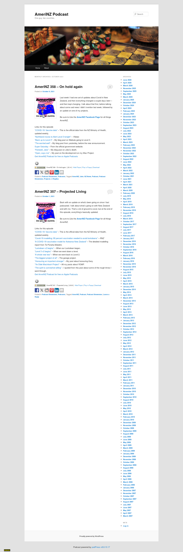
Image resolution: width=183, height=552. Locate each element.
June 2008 (127, 473)
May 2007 (127, 510)
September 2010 (129, 397)
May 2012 (127, 343)
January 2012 (128, 351)
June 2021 (127, 179)
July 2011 (127, 368)
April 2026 (127, 82)
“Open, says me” (42, 152)
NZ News (87, 176)
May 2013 (127, 309)
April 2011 (127, 377)
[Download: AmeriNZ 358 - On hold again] (40, 167)
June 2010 (127, 405)
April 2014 (127, 295)
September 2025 (129, 91)
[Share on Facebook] (37, 172)
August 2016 (128, 252)
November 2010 (129, 391)
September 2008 (129, 465)
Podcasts (61, 176)
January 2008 (128, 487)
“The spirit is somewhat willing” (48, 267)
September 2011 (129, 363)
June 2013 (127, 306)
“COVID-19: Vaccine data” (46, 130)
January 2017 (128, 238)
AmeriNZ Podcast (51, 14)
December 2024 (129, 102)
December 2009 (129, 422)
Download (96, 167)
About (46, 68)
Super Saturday (41, 146)
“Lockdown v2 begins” (44, 248)
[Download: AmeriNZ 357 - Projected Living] (40, 285)
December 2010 (129, 388)
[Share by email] (61, 172)
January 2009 (128, 453)
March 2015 (127, 283)
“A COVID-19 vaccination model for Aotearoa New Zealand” (61, 241)
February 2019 (129, 207)
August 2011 (128, 365)
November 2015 (129, 266)
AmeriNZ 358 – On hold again (59, 86)
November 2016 (129, 244)
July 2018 (127, 215)
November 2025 (129, 88)
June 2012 (127, 340)
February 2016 (129, 258)
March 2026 (127, 85)
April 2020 (127, 187)
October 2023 (128, 122)
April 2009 (127, 445)
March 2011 (127, 380)
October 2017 (128, 221)
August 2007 (128, 501)
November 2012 (129, 326)
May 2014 (127, 292)
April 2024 (127, 108)
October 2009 (128, 428)
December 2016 (129, 241)
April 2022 (127, 167)
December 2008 (129, 456)
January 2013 (128, 320)
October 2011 (128, 360)
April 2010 (127, 411)
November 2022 (129, 150)
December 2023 (129, 116)
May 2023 (127, 136)
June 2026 (127, 80)
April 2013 (127, 312)
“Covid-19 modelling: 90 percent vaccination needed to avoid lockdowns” (66, 238)
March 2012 (127, 349)
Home (37, 68)
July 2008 (127, 470)
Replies (55, 179)
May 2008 (127, 476)
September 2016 (129, 249)
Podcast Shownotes (49, 176)
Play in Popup (87, 167)
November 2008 (129, 459)
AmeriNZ (75, 176)
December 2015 (129, 264)
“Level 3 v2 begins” (43, 251)
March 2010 (127, 414)
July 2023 (127, 130)
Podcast (95, 176)
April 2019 (127, 201)
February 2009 (129, 450)
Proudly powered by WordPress (91, 536)
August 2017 (128, 227)
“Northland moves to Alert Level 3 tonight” (53, 136)
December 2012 (129, 323)
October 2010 (128, 394)
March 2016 (127, 255)
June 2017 (127, 232)
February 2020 (129, 193)
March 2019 (127, 204)
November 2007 (129, 493)
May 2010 (127, 408)
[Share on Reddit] (47, 172)
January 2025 (128, 99)
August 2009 (128, 433)
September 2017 (129, 224)
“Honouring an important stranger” (49, 261)
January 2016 (128, 261)
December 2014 (129, 289)
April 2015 (127, 281)
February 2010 (129, 417)
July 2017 (127, 230)
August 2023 (128, 128)
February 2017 (129, 235)
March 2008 (127, 482)
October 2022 (128, 153)
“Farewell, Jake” (42, 149)
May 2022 (127, 165)
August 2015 (128, 269)
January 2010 (128, 419)
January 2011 (128, 385)
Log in (125, 526)
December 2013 (129, 300)
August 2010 (128, 400)
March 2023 (127, 142)
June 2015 (127, 275)
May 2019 (127, 198)
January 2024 (128, 113)
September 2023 (129, 125)
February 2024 (129, 111)
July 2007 (127, 504)
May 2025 (127, 94)
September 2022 (129, 156)
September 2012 (129, 332)
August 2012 (128, 334)
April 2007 (127, 513)
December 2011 (129, 354)
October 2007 (128, 496)
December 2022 (129, 148)
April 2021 (127, 181)
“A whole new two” (43, 254)
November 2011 (129, 357)
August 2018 (128, 213)
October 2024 (128, 105)
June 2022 (127, 162)
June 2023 (127, 133)
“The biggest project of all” (46, 257)
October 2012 (128, 329)
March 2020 (127, 190)
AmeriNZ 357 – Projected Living (60, 191)
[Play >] (37, 163)
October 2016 (128, 247)
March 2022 (127, 170)
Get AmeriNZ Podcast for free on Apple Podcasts (56, 156)
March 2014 (127, 298)
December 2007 (129, 490)
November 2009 (129, 425)
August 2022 (128, 159)
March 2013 (127, 315)
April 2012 (127, 346)
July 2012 (127, 337)
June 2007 (127, 507)
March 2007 (127, 516)
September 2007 (129, 499)
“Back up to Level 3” (43, 139)
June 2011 (127, 371)
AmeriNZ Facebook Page (88, 117)
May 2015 (127, 278)
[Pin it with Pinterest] (52, 172)
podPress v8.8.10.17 (101, 547)
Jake (82, 176)
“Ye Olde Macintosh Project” (47, 264)
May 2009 (127, 442)
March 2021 (127, 184)
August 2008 (128, 467)
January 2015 (128, 286)
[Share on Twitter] (42, 172)
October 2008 (128, 462)
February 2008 (129, 485)
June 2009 (127, 439)
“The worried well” (42, 143)
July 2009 (127, 436)
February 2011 (129, 382)
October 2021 (128, 176)
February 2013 (129, 317)
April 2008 (127, 479)
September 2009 (129, 431)
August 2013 (128, 303)
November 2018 (129, 210)
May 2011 (127, 374)
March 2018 (127, 218)
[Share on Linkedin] (57, 172)
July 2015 (127, 272)
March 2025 (127, 97)
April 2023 (127, 139)
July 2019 (127, 196)
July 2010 (127, 402)
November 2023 (129, 119)
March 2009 (127, 448)
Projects (47, 179)
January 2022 (128, 173)
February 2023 (129, 145)
